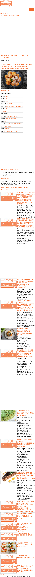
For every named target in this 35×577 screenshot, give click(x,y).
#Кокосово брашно (8, 15)
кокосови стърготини (14, 106)
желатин (7, 129)
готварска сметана (14, 124)
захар (7, 121)
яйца (4, 111)
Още (2, 575)
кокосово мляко (11, 119)
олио (7, 98)
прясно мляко (12, 116)
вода (6, 96)
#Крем (17, 15)
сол (7, 108)
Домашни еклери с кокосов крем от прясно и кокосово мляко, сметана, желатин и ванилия (16, 66)
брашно (10, 103)
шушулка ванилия (10, 131)
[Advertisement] (17, 36)
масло (7, 101)
